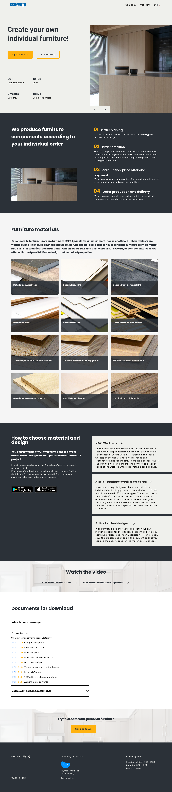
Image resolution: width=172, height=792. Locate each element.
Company (130, 4)
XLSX (20, 642)
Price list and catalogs (26, 622)
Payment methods (70, 771)
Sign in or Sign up (20, 54)
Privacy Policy (67, 773)
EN (160, 4)
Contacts (145, 4)
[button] (95, 109)
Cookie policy (67, 778)
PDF (14, 642)
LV (155, 4)
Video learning (48, 54)
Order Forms (19, 633)
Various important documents (31, 691)
